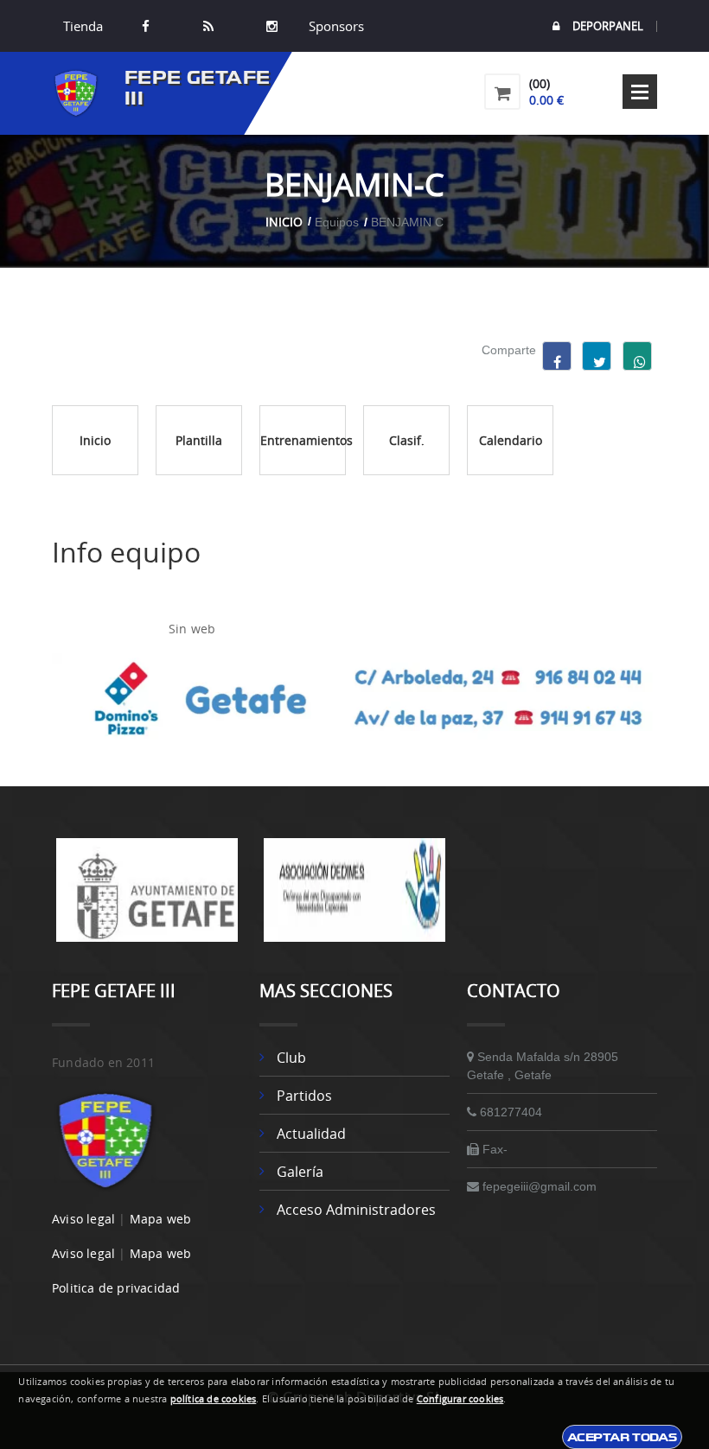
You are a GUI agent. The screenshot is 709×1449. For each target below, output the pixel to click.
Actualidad (311, 1133)
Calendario (510, 440)
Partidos (304, 1095)
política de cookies (213, 1399)
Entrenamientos (303, 440)
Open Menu (640, 91)
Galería (300, 1171)
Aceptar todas (622, 1437)
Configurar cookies (460, 1399)
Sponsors (335, 26)
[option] (147, 898)
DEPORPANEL (607, 26)
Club (291, 1057)
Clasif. (407, 440)
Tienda (83, 26)
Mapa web (161, 1219)
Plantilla (199, 440)
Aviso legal (83, 1219)
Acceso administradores (356, 1209)
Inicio (284, 221)
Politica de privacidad (116, 1288)
